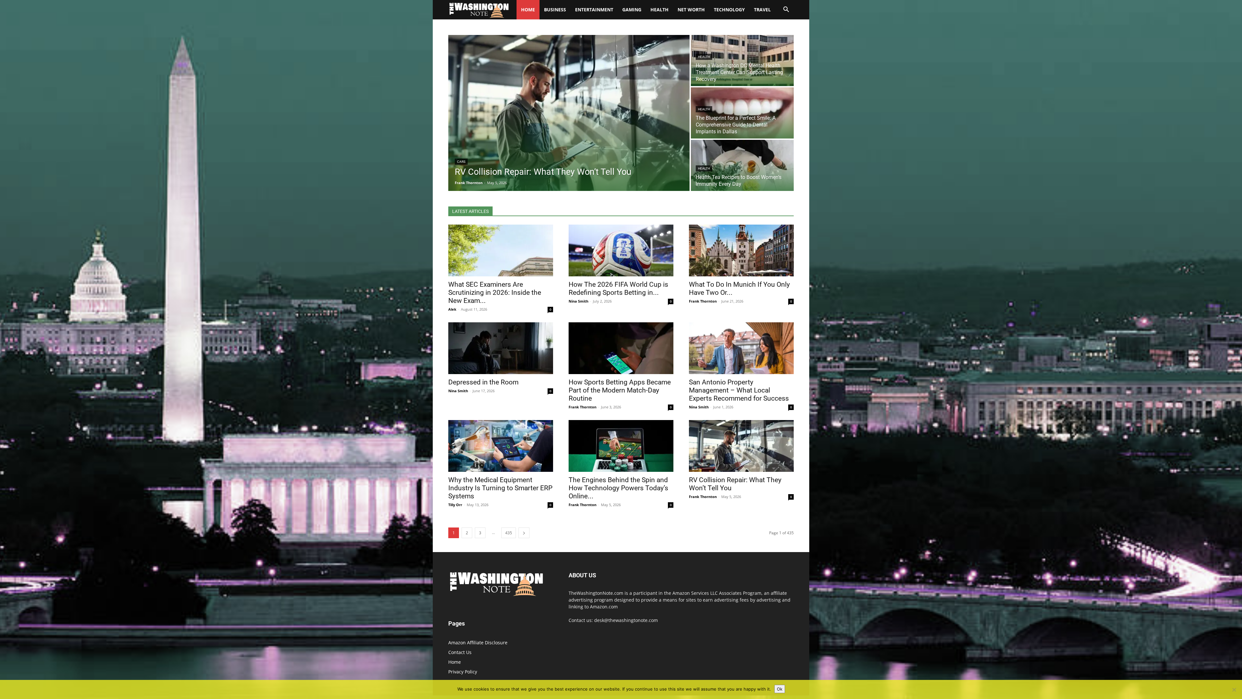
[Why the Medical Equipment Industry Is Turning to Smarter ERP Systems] (500, 446)
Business (555, 9)
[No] (1234, 689)
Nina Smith (578, 301)
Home (454, 662)
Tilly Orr (455, 504)
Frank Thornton (703, 301)
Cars (461, 161)
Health (659, 9)
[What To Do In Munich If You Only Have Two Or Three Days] (741, 250)
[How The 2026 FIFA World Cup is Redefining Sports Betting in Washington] (621, 250)
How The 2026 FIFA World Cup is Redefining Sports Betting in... (618, 288)
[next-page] (523, 532)
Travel (762, 9)
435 (508, 533)
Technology (729, 9)
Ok (779, 689)
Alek (452, 309)
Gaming (631, 9)
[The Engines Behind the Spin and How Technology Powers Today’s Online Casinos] (621, 446)
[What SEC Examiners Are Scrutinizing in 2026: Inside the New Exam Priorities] (500, 250)
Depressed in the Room (483, 382)
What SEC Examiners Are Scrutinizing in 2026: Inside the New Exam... (494, 293)
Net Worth (691, 9)
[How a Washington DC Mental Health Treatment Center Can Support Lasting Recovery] (742, 60)
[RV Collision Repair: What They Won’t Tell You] (569, 113)
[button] (786, 10)
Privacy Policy (462, 672)
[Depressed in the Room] (500, 348)
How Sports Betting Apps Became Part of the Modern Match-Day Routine (620, 390)
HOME (528, 9)
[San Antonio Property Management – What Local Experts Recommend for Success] (741, 348)
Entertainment (594, 9)
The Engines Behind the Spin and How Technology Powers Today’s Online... (618, 488)
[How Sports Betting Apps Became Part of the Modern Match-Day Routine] (621, 348)
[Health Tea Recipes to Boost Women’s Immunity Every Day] (742, 165)
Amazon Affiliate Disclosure (477, 642)
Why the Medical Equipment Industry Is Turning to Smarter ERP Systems (500, 488)
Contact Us (460, 652)
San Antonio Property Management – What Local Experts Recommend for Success (739, 390)
